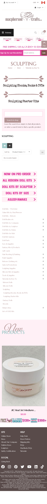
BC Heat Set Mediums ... (23, 410)
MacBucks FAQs (26, 448)
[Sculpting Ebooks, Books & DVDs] (23, 78)
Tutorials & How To (32, 68)
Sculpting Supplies (9, 268)
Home (10, 68)
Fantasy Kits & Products (11, 247)
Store (19, 68)
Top (44, 46)
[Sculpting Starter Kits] (23, 94)
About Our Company (9, 442)
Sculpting (6, 289)
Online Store (6, 436)
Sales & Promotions (9, 265)
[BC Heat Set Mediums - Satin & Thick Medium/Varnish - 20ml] (23, 376)
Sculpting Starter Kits (11, 296)
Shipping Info (25, 442)
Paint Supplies (7, 258)
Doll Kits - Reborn (9, 216)
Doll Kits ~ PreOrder (9, 209)
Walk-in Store (6, 445)
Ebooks (5, 304)
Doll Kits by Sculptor (10, 226)
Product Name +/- (19, 152)
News (3, 439)
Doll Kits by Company (10, 223)
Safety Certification (8, 451)
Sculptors (4, 448)
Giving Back (5, 462)
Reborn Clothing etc (10, 261)
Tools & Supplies (8, 275)
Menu (8, 32)
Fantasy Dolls (7, 300)
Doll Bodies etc (8, 219)
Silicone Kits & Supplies (10, 272)
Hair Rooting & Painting (11, 254)
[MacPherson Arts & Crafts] (23, 19)
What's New (6, 308)
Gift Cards (6, 251)
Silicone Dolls (8, 286)
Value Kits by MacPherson (12, 212)
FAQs (22, 445)
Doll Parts (6, 240)
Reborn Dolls (7, 282)
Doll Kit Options (8, 237)
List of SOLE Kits (8, 311)
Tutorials (23, 451)
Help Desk (24, 436)
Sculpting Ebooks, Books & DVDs (15, 293)
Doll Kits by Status (9, 230)
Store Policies (25, 439)
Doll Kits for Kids (8, 233)
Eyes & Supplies (8, 244)
